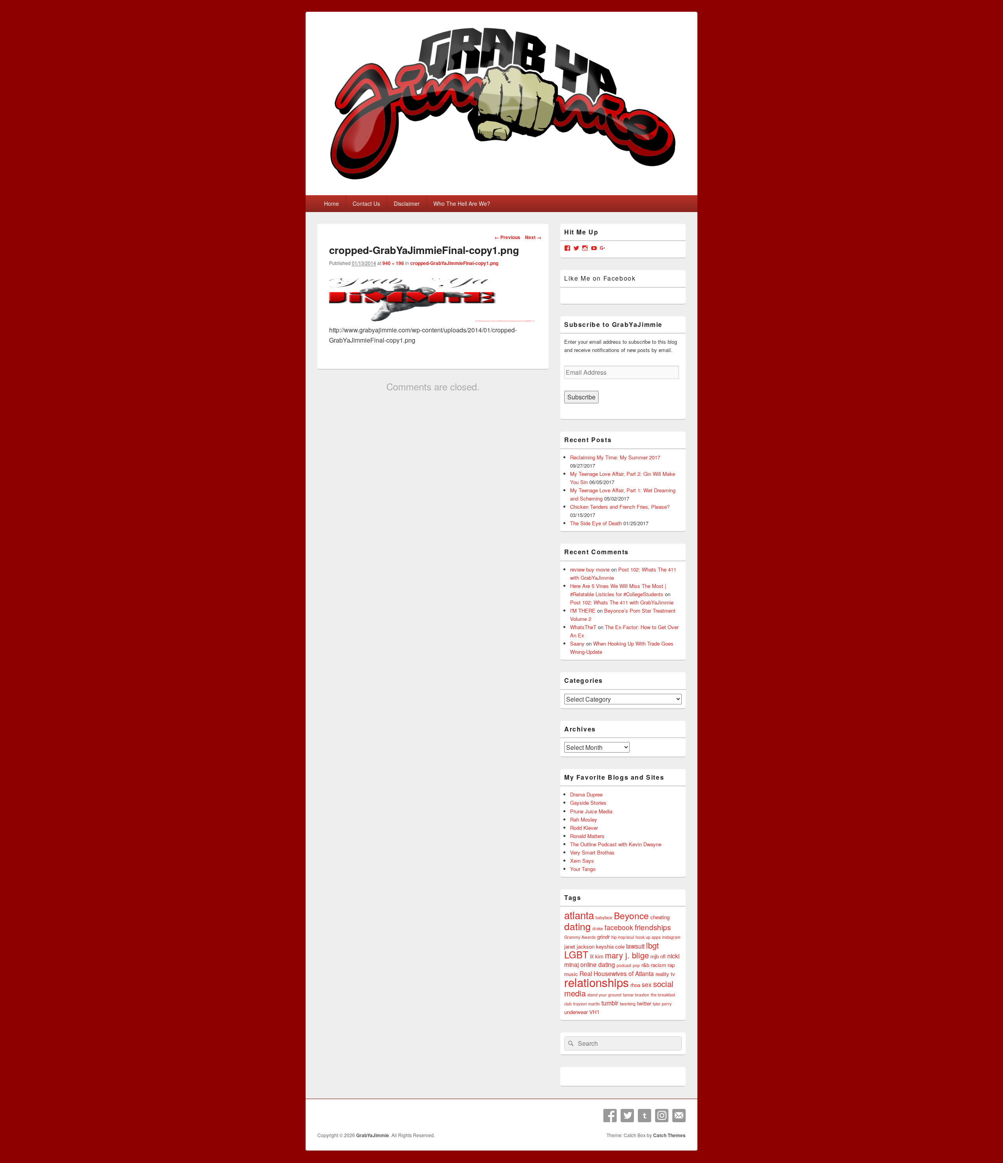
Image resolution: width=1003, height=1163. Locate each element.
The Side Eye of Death (596, 523)
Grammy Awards (580, 937)
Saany (577, 643)
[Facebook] (610, 1115)
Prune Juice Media (591, 811)
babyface (604, 917)
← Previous (507, 237)
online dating (597, 964)
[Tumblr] (644, 1115)
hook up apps (648, 937)
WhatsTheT (583, 627)
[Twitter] (627, 1115)
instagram (671, 937)
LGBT (576, 954)
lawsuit (635, 946)
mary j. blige (627, 955)
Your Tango (583, 869)
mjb (654, 956)
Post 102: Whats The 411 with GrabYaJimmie (621, 602)
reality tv (665, 974)
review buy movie (590, 569)
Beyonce (631, 915)
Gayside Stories (588, 802)
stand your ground (604, 995)
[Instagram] (661, 1115)
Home (331, 203)
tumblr (609, 1002)
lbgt (652, 945)
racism (658, 965)
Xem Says (582, 860)
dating (577, 926)
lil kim (596, 956)
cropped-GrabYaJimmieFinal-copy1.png (454, 263)
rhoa (635, 985)
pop (636, 965)
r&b (645, 965)
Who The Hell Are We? (461, 203)
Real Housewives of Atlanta (616, 973)
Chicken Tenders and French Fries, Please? (620, 506)
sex (647, 984)
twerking (627, 1004)
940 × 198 (393, 263)
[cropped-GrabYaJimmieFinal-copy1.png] (433, 319)
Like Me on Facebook (599, 278)
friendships (653, 927)
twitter (644, 1003)
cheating (660, 917)
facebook (619, 927)
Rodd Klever (584, 827)
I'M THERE (583, 610)
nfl (663, 956)
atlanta (579, 914)
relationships (596, 982)
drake (597, 928)
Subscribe (581, 396)
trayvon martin (586, 1004)
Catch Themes (669, 1135)
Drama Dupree (586, 794)
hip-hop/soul (622, 937)
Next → (533, 237)
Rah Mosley (583, 819)
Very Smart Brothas (592, 852)
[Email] (679, 1115)
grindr (603, 936)
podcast (624, 965)
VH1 (594, 1012)
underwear (576, 1012)
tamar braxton (636, 995)
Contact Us (366, 203)
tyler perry (662, 1004)
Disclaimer (407, 203)
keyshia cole (610, 946)
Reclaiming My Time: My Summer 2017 (615, 457)
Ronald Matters (587, 836)
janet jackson (579, 946)
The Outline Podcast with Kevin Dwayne (615, 844)
